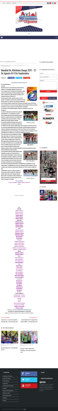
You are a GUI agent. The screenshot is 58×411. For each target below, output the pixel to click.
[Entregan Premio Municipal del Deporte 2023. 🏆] (51, 198)
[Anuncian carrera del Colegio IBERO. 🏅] (42, 198)
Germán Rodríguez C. (6, 66)
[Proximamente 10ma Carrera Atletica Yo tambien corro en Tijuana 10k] (42, 192)
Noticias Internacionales (7, 65)
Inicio (4, 3)
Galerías (5, 388)
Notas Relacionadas (8, 328)
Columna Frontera (6, 378)
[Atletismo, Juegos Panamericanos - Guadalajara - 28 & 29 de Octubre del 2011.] (29, 337)
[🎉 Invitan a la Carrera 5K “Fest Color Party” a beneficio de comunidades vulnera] (51, 192)
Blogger (24, 409)
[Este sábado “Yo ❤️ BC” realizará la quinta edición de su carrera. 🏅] (55, 198)
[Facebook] (48, 3)
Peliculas (5, 397)
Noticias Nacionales (7, 395)
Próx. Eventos (53, 98)
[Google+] (55, 3)
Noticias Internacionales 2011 (19, 65)
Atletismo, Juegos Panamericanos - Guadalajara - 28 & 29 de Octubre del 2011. (28, 350)
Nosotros (9, 3)
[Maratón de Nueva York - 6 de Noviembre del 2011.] (9, 337)
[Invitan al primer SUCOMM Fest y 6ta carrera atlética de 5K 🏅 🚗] (55, 192)
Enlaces (44, 98)
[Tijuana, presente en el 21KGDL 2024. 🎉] (46, 198)
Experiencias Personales (8, 385)
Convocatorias (6, 380)
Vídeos (4, 400)
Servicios (14, 3)
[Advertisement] (29, 51)
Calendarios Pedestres (7, 376)
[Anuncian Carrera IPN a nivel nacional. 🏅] (46, 192)
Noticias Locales (6, 393)
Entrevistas (5, 383)
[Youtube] (50, 3)
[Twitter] (53, 3)
